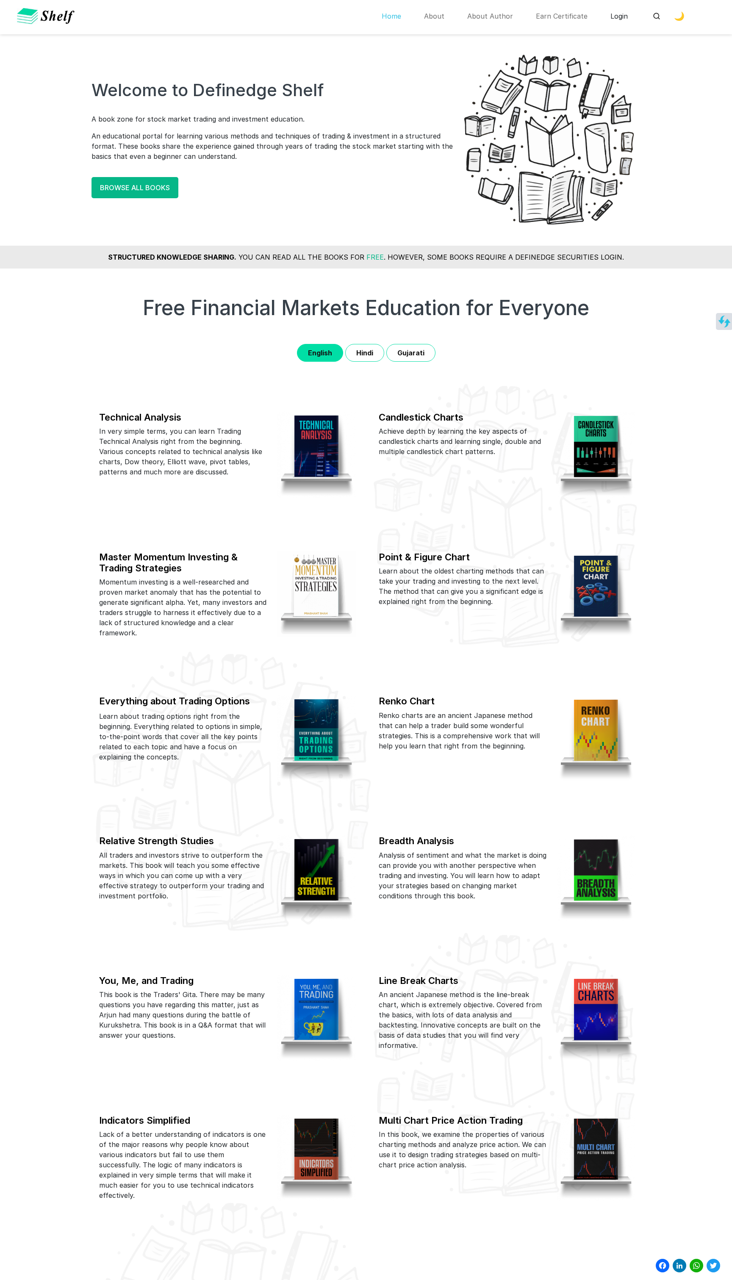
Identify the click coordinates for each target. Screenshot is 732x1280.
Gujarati (410, 353)
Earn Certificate (562, 16)
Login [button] (619, 16)
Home (391, 16)
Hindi (364, 353)
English (320, 353)
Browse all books (135, 187)
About (434, 16)
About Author (490, 16)
